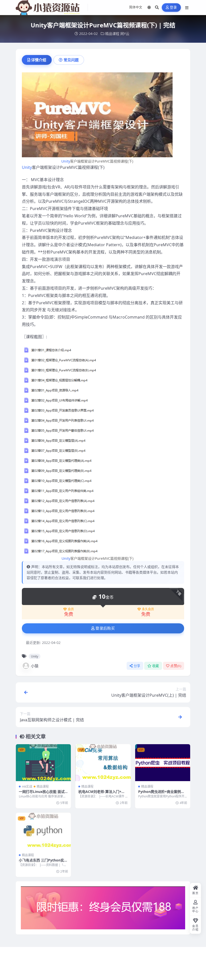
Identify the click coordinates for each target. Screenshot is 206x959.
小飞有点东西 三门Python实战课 (43, 862)
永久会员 (148, 609)
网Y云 (124, 33)
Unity (65, 161)
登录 (173, 7)
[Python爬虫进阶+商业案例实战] (162, 762)
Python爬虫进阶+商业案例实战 (161, 793)
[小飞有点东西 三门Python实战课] (43, 831)
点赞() (175, 666)
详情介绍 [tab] (38, 59)
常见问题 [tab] (71, 59)
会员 (71, 609)
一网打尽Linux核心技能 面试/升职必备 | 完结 (42, 793)
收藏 (155, 666)
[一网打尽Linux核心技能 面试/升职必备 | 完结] (43, 762)
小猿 (34, 665)
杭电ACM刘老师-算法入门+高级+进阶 (101, 793)
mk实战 (27, 786)
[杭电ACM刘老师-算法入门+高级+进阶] (102, 762)
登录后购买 (105, 628)
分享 (137, 666)
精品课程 (112, 33)
